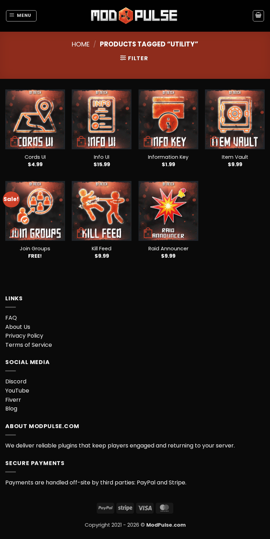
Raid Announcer (168, 248)
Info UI (101, 157)
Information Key (168, 157)
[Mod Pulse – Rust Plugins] (135, 15)
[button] (21, 15)
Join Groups (35, 248)
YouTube (17, 391)
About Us (17, 327)
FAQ (11, 318)
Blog (11, 409)
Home (81, 44)
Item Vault (235, 157)
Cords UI (35, 157)
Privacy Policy (24, 336)
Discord (15, 381)
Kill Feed (101, 248)
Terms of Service (28, 345)
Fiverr (13, 400)
